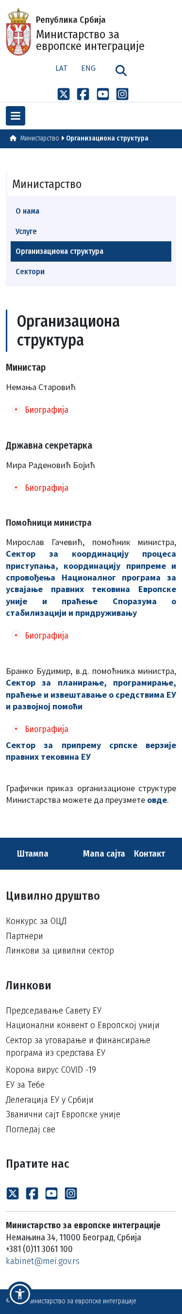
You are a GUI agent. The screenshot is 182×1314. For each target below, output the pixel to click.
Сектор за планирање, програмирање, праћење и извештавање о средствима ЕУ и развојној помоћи (91, 694)
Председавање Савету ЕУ (53, 1010)
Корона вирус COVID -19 (51, 1069)
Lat (61, 68)
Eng (88, 68)
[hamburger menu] (15, 115)
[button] (20, 1294)
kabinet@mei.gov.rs (43, 1261)
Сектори (30, 271)
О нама (27, 211)
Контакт (150, 853)
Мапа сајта (103, 853)
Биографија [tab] (46, 410)
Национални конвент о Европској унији (83, 1025)
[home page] (13, 138)
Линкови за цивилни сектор (60, 950)
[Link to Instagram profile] (122, 93)
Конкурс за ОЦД (36, 920)
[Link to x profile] (63, 93)
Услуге (26, 231)
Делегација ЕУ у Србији (50, 1099)
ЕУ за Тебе (25, 1084)
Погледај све (30, 1129)
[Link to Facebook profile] (83, 93)
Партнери (24, 935)
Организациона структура (107, 138)
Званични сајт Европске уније (63, 1114)
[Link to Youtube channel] (103, 93)
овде (157, 799)
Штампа (32, 853)
